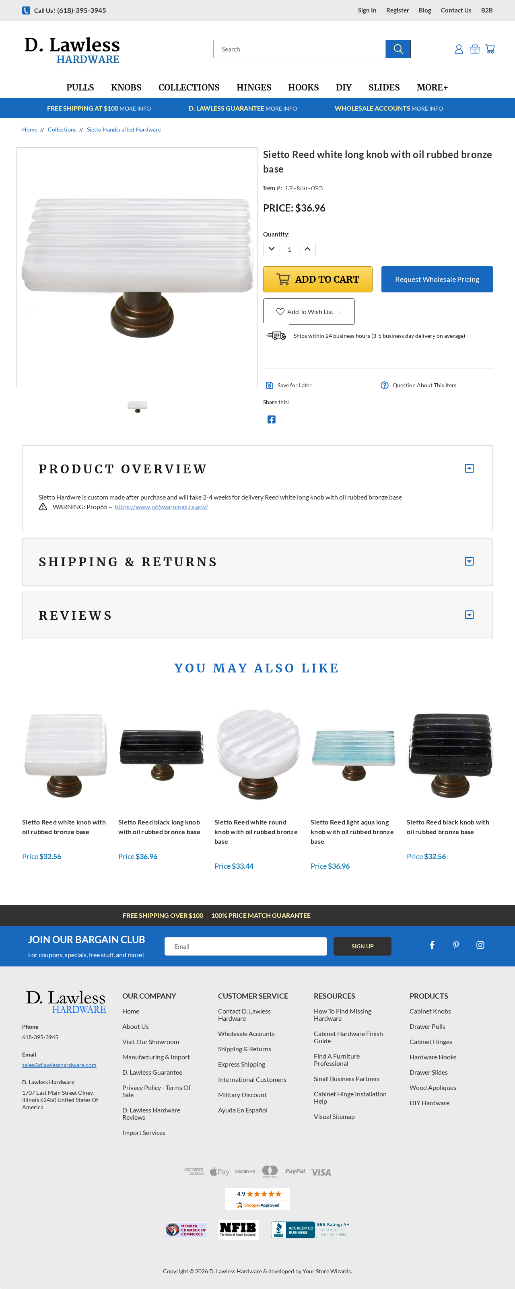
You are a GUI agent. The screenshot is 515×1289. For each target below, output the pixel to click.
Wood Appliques (433, 1087)
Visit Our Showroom (150, 1041)
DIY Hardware (429, 1102)
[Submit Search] (398, 49)
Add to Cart (66, 754)
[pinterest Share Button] (358, 421)
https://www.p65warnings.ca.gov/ (161, 506)
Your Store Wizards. (327, 1271)
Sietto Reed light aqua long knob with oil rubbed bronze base (352, 831)
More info (99, 108)
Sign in (367, 10)
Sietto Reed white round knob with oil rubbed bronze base (256, 831)
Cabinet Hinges (431, 1041)
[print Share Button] (329, 421)
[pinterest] (456, 945)
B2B (487, 10)
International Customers (252, 1079)
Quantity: (276, 234)
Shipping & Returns (244, 1049)
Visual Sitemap (334, 1116)
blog (425, 10)
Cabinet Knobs (430, 1011)
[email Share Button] (300, 421)
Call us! (70, 10)
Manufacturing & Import (156, 1057)
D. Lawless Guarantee (152, 1072)
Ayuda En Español (243, 1110)
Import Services (143, 1132)
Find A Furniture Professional (337, 1059)
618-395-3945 (40, 1037)
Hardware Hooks (433, 1057)
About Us (135, 1026)
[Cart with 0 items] (490, 49)
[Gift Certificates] (475, 49)
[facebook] (432, 945)
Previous (494, 1264)
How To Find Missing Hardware (342, 1014)
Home (130, 1011)
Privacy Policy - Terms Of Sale (156, 1090)
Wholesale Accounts (246, 1033)
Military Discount (242, 1094)
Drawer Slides (429, 1072)
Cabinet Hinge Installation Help (350, 1097)
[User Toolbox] (459, 49)
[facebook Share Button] (271, 421)
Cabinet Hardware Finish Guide (348, 1037)
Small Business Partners (347, 1078)
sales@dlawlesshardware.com (59, 1064)
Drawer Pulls (427, 1026)
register (397, 10)
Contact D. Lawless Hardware (244, 1014)
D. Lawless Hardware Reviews (151, 1113)
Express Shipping (241, 1064)
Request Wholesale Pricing (437, 279)
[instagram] (480, 945)
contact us (456, 10)
